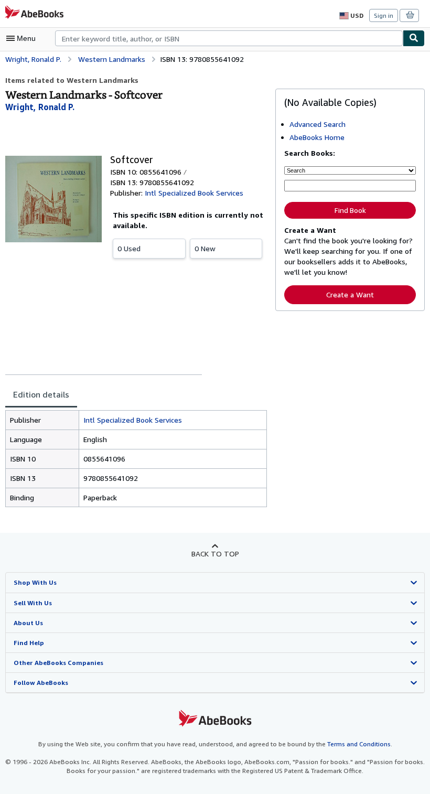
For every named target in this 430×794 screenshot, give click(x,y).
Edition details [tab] (41, 394)
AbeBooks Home (317, 137)
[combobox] (229, 38)
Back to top (215, 553)
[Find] (413, 38)
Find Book (350, 210)
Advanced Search (317, 124)
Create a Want (350, 294)
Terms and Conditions (359, 744)
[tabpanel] (136, 459)
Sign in (383, 15)
